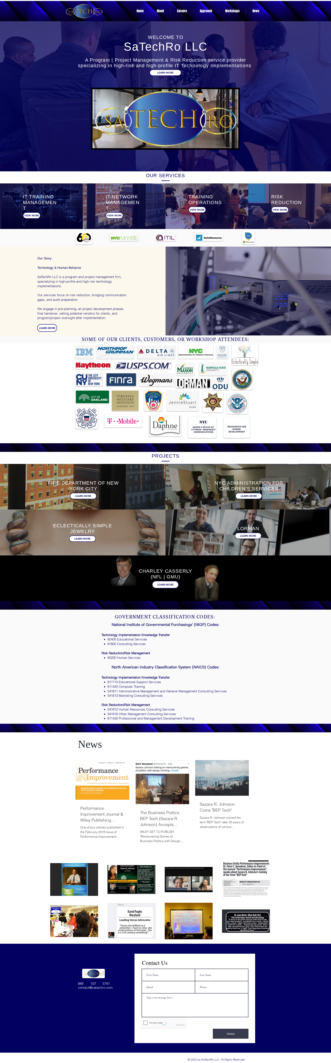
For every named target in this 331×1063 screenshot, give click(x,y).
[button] (206, 11)
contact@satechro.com (95, 987)
